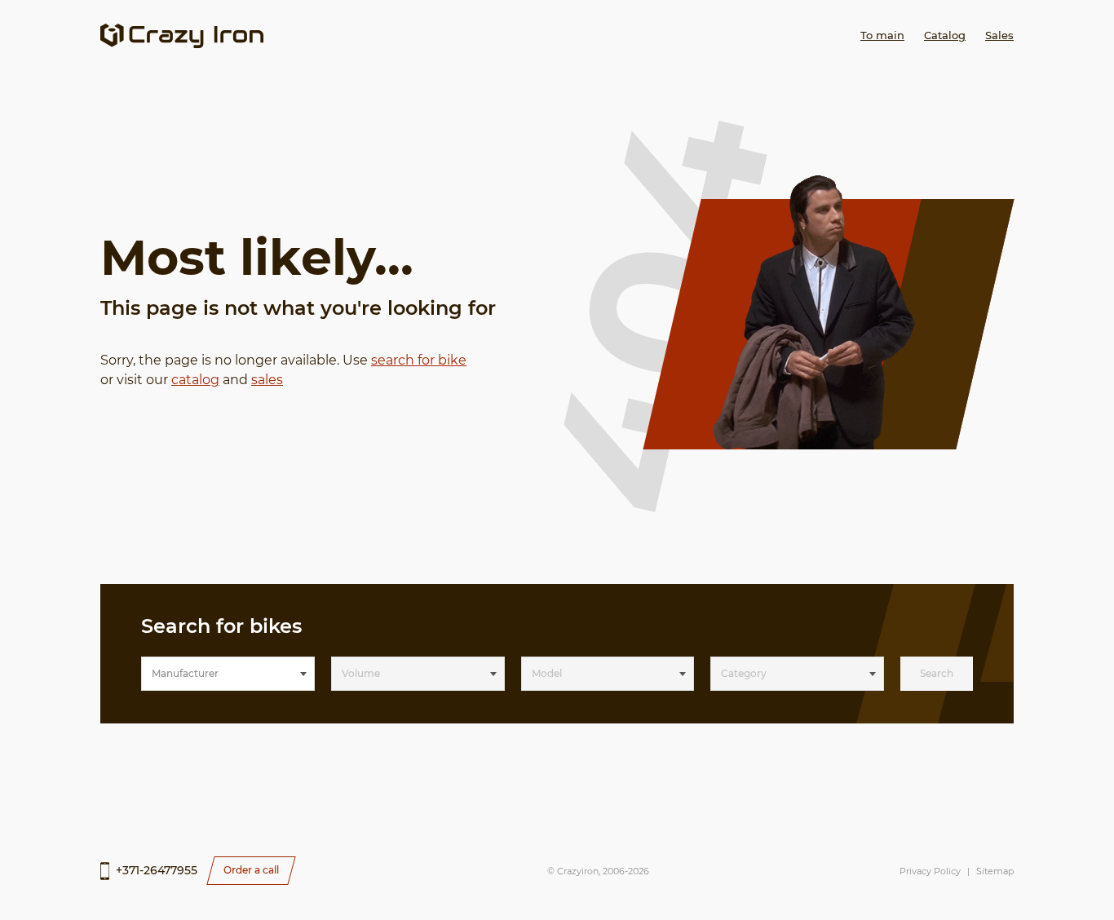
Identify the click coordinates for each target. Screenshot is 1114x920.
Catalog (945, 35)
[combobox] (228, 674)
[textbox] (228, 673)
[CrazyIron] (181, 35)
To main (882, 35)
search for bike (418, 360)
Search (936, 673)
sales (267, 379)
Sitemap (995, 871)
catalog (195, 379)
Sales (999, 35)
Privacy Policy (930, 871)
